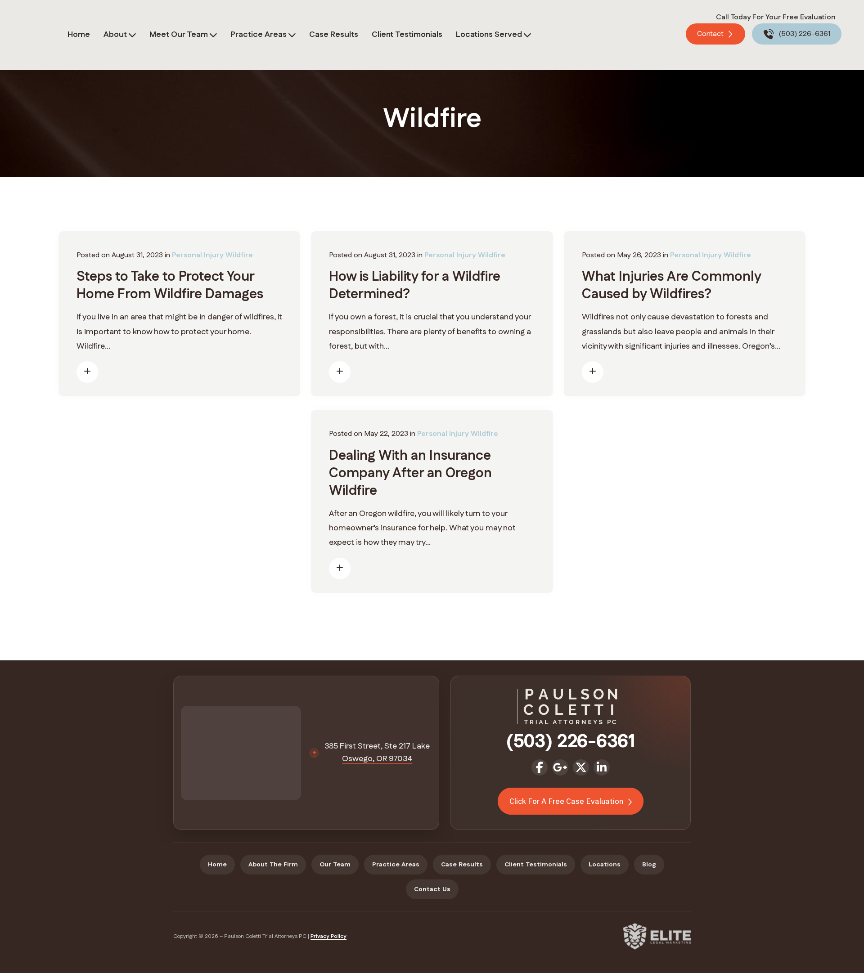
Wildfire (239, 255)
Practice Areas (258, 34)
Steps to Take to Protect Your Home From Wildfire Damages (169, 285)
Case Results (333, 34)
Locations (605, 864)
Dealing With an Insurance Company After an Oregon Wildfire (410, 473)
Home (79, 34)
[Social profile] (539, 767)
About (115, 34)
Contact (711, 34)
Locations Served (489, 34)
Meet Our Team (178, 34)
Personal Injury (198, 255)
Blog (649, 864)
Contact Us (432, 889)
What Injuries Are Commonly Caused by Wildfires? (671, 285)
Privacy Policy (328, 936)
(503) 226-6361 (803, 34)
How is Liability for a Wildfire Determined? (414, 285)
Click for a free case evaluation (567, 801)
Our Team (335, 864)
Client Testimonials (407, 34)
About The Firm (273, 864)
